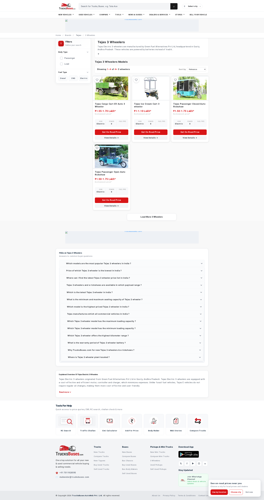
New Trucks (99, 452)
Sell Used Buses (129, 473)
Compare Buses (129, 456)
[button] (132, 263)
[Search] (174, 6)
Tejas (78, 35)
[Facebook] (187, 463)
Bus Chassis (127, 461)
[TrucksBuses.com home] (67, 6)
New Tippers (99, 461)
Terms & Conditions (187, 496)
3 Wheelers (155, 461)
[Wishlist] (97, 80)
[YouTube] (193, 463)
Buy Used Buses (129, 465)
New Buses (127, 452)
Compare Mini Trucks (159, 456)
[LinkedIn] (205, 463)
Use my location (219, 492)
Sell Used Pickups (158, 469)
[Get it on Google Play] (188, 454)
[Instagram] (199, 463)
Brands (68, 35)
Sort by (182, 69)
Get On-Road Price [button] (111, 132)
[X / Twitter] (180, 463)
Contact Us (203, 496)
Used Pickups (156, 465)
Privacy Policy (169, 496)
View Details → (111, 138)
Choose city (236, 492)
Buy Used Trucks (101, 465)
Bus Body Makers (130, 469)
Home (58, 35)
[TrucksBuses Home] (69, 450)
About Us (156, 496)
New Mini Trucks (157, 452)
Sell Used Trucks (101, 469)
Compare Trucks (101, 456)
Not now (249, 492)
